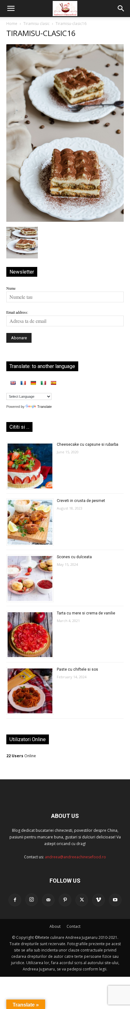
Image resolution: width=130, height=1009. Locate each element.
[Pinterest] (65, 900)
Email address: (17, 312)
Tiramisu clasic (36, 23)
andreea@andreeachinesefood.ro (75, 857)
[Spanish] (53, 382)
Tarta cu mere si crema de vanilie (86, 613)
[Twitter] (81, 900)
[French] (23, 382)
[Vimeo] (98, 900)
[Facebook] (15, 900)
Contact (73, 926)
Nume (10, 288)
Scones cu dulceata (74, 557)
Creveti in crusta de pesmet (81, 500)
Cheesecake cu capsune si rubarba (87, 444)
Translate (44, 406)
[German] (33, 382)
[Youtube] (115, 900)
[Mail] (48, 900)
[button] (11, 8)
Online (21, 755)
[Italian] (43, 382)
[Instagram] (31, 899)
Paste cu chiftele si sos (77, 669)
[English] (13, 382)
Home (11, 23)
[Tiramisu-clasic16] (65, 220)
